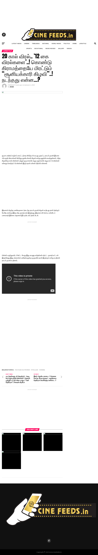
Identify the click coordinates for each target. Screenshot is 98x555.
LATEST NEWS (16, 43)
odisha (42, 370)
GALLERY (61, 48)
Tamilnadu (36, 43)
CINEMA (26, 43)
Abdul (12, 87)
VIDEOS (69, 48)
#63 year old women (23, 370)
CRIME (74, 43)
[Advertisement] (49, 13)
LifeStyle (82, 43)
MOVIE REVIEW (50, 48)
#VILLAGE (35, 370)
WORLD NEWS (56, 43)
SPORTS (29, 48)
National (45, 43)
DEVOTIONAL (38, 48)
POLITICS (67, 43)
